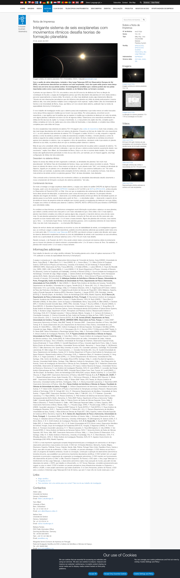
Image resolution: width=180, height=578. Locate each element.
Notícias (47, 8)
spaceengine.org (90, 79)
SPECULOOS (100, 189)
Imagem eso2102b (128, 112)
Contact (125, 2)
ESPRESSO (64, 189)
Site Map (132, 2)
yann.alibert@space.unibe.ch (47, 511)
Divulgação (117, 8)
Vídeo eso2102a (127, 140)
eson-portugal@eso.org (46, 548)
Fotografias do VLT (44, 481)
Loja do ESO (58, 8)
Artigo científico (43, 479)
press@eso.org (43, 538)
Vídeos (39, 8)
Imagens (31, 8)
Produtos (129, 8)
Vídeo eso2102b (127, 162)
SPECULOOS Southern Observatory (139, 50)
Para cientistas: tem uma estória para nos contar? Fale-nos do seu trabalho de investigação (69, 483)
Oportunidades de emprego (162, 8)
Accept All (92, 574)
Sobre (22, 8)
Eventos (107, 8)
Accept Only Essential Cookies (115, 574)
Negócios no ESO (142, 8)
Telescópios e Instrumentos (77, 8)
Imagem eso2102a (128, 84)
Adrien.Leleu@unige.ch (45, 499)
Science (146, 2)
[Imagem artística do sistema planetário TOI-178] (75, 60)
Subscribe (117, 2)
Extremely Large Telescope (58, 232)
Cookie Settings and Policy (143, 574)
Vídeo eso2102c (127, 183)
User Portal (155, 2)
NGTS (92, 189)
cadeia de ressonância (90, 129)
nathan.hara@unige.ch (45, 523)
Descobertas (96, 8)
